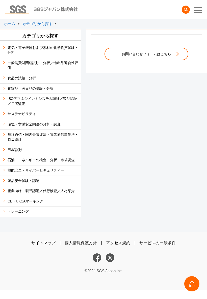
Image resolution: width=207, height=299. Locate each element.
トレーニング (18, 211)
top (192, 286)
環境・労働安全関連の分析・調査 (34, 124)
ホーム (9, 24)
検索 (186, 10)
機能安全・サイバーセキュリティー (36, 170)
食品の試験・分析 (22, 78)
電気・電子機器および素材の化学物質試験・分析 (43, 50)
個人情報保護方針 (81, 243)
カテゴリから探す (37, 24)
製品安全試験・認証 (23, 181)
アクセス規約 (118, 243)
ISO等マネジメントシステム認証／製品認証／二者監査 (42, 101)
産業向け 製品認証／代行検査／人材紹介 (41, 191)
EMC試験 (15, 150)
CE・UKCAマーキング (25, 201)
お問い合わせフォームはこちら (146, 54)
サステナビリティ (22, 114)
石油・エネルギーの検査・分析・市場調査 (41, 160)
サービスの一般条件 (157, 243)
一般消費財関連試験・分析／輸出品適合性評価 (43, 65)
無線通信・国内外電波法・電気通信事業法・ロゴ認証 (43, 137)
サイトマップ (43, 243)
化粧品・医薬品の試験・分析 (31, 88)
